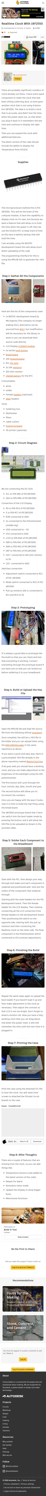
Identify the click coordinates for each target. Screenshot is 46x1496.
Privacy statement (11, 1484)
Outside (6, 1427)
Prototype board (14, 426)
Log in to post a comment (23, 1369)
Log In (23, 1359)
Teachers (6, 1430)
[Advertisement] (23, 12)
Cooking (6, 1420)
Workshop (7, 1410)
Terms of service (29, 1480)
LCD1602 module (26, 346)
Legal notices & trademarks (15, 1491)
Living (5, 1424)
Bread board (12, 354)
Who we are (7, 1455)
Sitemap (6, 1452)
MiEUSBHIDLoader (14, 745)
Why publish (8, 1441)
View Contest (23, 1237)
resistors (17, 367)
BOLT (22, 329)
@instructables (12, 1466)
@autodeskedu (12, 1471)
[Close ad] (43, 9)
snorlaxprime (9, 28)
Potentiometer (17, 358)
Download (37, 1141)
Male (8, 398)
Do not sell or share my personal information (22, 1487)
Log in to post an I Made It (23, 1267)
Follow (17, 79)
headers (18, 394)
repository (37, 732)
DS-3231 (14, 363)
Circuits (20, 28)
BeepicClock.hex (35, 761)
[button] (2, 3)
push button (22, 350)
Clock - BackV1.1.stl (16, 1141)
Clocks (28, 28)
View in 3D (24, 1141)
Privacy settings (27, 1484)
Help (4, 1448)
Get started (7, 1445)
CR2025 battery (13, 375)
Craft (4, 1417)
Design (5, 1413)
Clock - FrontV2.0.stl (11, 1106)
